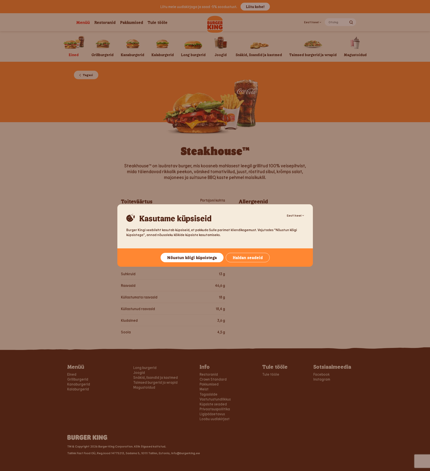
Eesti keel (294, 215)
